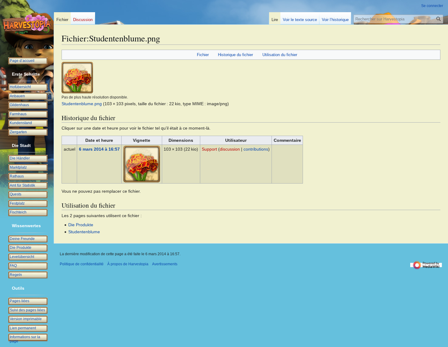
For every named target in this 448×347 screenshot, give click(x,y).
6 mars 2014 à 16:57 (99, 149)
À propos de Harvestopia (127, 264)
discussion (230, 149)
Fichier (203, 54)
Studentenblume (84, 231)
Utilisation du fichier (279, 54)
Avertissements (164, 264)
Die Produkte (80, 224)
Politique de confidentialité (82, 264)
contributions (256, 149)
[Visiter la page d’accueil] (26, 24)
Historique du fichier (235, 54)
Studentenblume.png (82, 103)
